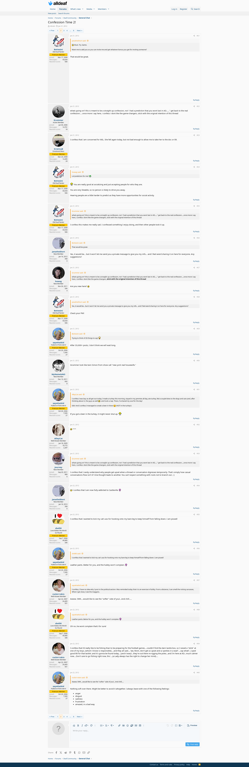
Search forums (63, 13)
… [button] (70, 30)
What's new (75, 9)
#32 (198, 425)
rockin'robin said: (78, 677)
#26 (198, 238)
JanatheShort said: (79, 41)
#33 (198, 453)
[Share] (194, 35)
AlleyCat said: (77, 394)
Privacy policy (179, 764)
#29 (198, 329)
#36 (198, 548)
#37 (198, 580)
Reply (197, 100)
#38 (198, 610)
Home (52, 9)
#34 (198, 485)
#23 (198, 135)
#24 (198, 167)
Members (102, 9)
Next (79, 30)
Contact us (154, 764)
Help (188, 764)
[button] (83, 9)
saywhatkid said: (78, 585)
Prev (52, 30)
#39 (198, 644)
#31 (198, 389)
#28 (198, 297)
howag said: (76, 172)
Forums (63, 9)
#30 (198, 360)
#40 (198, 672)
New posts (52, 13)
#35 (198, 514)
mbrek (52, 26)
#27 (198, 267)
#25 (198, 206)
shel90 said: (76, 553)
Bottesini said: (77, 243)
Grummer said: (77, 211)
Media (89, 9)
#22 (198, 106)
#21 (198, 36)
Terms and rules (166, 764)
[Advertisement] (134, 77)
